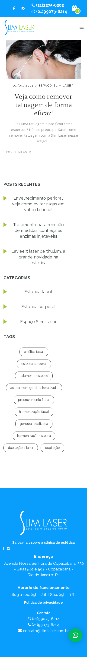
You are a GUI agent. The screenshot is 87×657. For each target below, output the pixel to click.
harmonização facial (34, 412)
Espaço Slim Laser (56, 85)
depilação (52, 448)
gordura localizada (34, 424)
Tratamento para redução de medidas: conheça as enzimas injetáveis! (38, 230)
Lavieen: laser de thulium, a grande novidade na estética (38, 257)
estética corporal (34, 364)
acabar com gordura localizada (34, 388)
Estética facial (38, 291)
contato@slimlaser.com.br (45, 630)
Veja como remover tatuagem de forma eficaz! (43, 105)
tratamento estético (33, 376)
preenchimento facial (34, 400)
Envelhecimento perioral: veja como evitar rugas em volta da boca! (38, 204)
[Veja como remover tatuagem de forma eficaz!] (43, 43)
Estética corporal (38, 306)
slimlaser (22, 152)
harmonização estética (34, 436)
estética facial (34, 352)
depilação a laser (20, 448)
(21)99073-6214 (51, 11)
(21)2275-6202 (50, 5)
